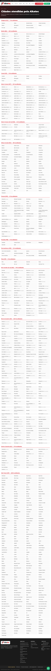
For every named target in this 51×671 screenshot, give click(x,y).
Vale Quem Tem (41, 264)
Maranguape (16, 78)
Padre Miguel (6, 393)
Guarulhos (28, 525)
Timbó (27, 467)
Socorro (3, 615)
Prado (27, 58)
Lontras (27, 460)
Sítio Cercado (42, 231)
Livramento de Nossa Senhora (19, 54)
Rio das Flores (4, 417)
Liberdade (40, 554)
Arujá (27, 484)
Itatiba (27, 538)
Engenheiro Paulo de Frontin (31, 354)
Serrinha (40, 63)
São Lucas (3, 608)
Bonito (27, 124)
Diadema (27, 516)
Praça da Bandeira (30, 404)
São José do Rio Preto (18, 606)
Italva (15, 368)
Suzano (40, 615)
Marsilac (40, 558)
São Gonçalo (16, 428)
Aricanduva (3, 484)
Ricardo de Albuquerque (7, 414)
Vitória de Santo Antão (42, 255)
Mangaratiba (28, 381)
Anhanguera (41, 480)
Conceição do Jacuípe (5, 42)
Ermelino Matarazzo (29, 518)
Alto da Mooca (28, 478)
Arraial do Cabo (41, 326)
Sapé (15, 244)
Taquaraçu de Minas (5, 188)
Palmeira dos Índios (29, 25)
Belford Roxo (16, 331)
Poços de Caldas (17, 179)
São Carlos (16, 603)
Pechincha (43, 395)
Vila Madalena (28, 628)
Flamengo (30, 356)
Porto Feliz (16, 585)
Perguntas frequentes (34, 647)
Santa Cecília (4, 597)
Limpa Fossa (22, 656)
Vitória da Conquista (42, 67)
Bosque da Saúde (6, 89)
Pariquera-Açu (28, 572)
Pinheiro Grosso (29, 177)
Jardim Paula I (30, 98)
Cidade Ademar (29, 509)
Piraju (27, 581)
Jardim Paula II (42, 98)
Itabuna (40, 47)
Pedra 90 (17, 109)
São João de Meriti (17, 430)
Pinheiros (43, 133)
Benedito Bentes (29, 23)
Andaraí (5, 323)
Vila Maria (40, 628)
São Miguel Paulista (42, 608)
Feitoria (42, 281)
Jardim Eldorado (43, 93)
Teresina (27, 264)
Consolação (28, 511)
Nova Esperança (4, 223)
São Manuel (16, 608)
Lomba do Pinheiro (44, 292)
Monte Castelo (7, 133)
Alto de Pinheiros (41, 478)
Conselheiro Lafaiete (5, 154)
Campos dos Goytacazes (43, 338)
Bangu (5, 328)
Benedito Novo (4, 451)
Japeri (40, 371)
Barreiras (27, 36)
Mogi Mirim (40, 563)
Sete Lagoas (28, 183)
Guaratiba (18, 362)
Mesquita (15, 386)
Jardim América (7, 373)
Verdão (41, 116)
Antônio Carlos (16, 145)
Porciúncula (4, 403)
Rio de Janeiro (28, 417)
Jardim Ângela (41, 545)
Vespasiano (4, 192)
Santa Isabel (5, 113)
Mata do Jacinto (44, 130)
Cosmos (30, 349)
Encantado (6, 354)
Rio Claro (27, 413)
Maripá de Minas (41, 168)
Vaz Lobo (6, 439)
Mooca (40, 565)
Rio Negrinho (41, 462)
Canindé (3, 76)
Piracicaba (16, 581)
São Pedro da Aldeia (29, 430)
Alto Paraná (28, 199)
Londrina (27, 219)
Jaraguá (15, 545)
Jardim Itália (5, 98)
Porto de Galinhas (5, 255)
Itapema (40, 458)
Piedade (5, 401)
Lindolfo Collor (4, 292)
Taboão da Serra (4, 617)
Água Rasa (40, 475)
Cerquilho (15, 509)
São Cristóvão (31, 426)
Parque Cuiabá (30, 107)
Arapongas (3, 201)
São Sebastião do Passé (43, 65)
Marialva (27, 221)
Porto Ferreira (28, 585)
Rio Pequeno (28, 592)
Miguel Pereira (28, 386)
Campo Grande (41, 124)
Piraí (39, 401)
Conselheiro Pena (17, 154)
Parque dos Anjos (44, 300)
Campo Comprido (18, 205)
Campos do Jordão (42, 502)
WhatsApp (48, 3)
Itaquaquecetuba (41, 536)
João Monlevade (17, 165)
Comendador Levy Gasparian (7, 347)
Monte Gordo (42, 54)
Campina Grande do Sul (6, 205)
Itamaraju (3, 49)
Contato (32, 3)
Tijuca (42, 432)
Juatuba (27, 165)
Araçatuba (16, 482)
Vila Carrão (3, 626)
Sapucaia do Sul (16, 310)
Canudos (29, 274)
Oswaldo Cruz (43, 391)
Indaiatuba (40, 529)
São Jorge (42, 310)
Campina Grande (17, 242)
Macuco (40, 377)
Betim (27, 147)
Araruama (3, 326)
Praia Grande (41, 585)
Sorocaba (15, 615)
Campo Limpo (28, 502)
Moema (3, 563)
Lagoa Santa (4, 168)
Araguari (27, 145)
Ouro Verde (17, 107)
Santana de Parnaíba (17, 599)
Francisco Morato (29, 520)
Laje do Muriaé (4, 375)
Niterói (29, 297)
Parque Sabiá (42, 107)
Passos (27, 174)
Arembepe (5, 36)
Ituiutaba (40, 163)
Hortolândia (4, 527)
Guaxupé (27, 156)
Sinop (40, 113)
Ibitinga (15, 527)
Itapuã (29, 49)
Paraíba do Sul (4, 395)
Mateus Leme (4, 170)
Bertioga (15, 491)
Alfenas (3, 145)
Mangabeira (41, 242)
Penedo (40, 25)
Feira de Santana (17, 45)
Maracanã (6, 383)
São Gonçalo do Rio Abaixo (6, 186)
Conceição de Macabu (18, 347)
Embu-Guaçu (16, 518)
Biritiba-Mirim (41, 491)
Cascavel (40, 208)
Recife (15, 255)
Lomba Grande (31, 292)
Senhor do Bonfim (29, 63)
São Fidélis (40, 426)
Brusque (3, 453)
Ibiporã (40, 213)
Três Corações (28, 188)
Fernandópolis (41, 518)
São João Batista (4, 467)
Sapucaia (27, 421)
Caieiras (3, 500)
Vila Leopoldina (16, 628)
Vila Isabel (43, 439)
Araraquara (28, 482)
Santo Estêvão (16, 63)
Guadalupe (43, 359)
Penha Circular (31, 398)
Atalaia (15, 23)
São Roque (16, 610)
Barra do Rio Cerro (43, 449)
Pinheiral (27, 401)
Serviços (16, 3)
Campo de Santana (18, 208)
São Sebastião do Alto (42, 430)
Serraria (15, 27)
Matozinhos (16, 170)
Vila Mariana (4, 630)
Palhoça (40, 460)
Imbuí (16, 47)
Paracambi (16, 393)
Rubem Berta (30, 308)
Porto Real (16, 403)
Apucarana (40, 199)
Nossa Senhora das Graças (43, 298)
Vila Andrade (41, 624)
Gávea (29, 362)
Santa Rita (3, 244)
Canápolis (3, 152)
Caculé (27, 38)
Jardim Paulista (5, 100)
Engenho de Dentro (6, 357)
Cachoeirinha (16, 272)
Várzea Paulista (29, 624)
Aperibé (40, 323)
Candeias (40, 40)
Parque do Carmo (42, 572)
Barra (16, 36)
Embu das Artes (4, 518)
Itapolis (27, 536)
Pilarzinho (17, 226)
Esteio (40, 279)
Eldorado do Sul (29, 279)
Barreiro (3, 147)
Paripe (16, 56)
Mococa (40, 561)
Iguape (3, 529)
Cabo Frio (15, 336)
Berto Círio (5, 272)
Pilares (17, 401)
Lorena (40, 556)
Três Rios (28, 435)
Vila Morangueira (6, 236)
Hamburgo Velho (43, 286)
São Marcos (16, 313)
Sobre (27, 3)
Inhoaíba (5, 366)
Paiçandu (27, 223)
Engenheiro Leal (19, 354)
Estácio (17, 356)
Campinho (18, 338)
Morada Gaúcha (6, 297)
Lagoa (42, 373)
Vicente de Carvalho (18, 440)
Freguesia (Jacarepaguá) (44, 357)
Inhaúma (42, 364)
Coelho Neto (30, 345)
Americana (3, 480)
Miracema (40, 386)
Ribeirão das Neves (42, 179)
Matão (3, 561)
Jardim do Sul (30, 290)
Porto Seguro (16, 58)
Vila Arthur (5, 118)
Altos (2, 261)
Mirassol (27, 561)
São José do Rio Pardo (6, 606)
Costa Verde (17, 91)
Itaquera (3, 538)
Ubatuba (41, 467)
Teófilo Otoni (16, 188)
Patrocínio (3, 177)
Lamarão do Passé (43, 51)
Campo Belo (41, 150)
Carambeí (28, 208)
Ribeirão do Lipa (6, 111)
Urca (5, 437)
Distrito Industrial (7, 279)
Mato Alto (17, 295)
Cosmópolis (41, 511)
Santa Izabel (17, 113)
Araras (40, 482)
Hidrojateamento (23, 662)
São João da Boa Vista (42, 603)
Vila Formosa (28, 626)
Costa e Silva (30, 453)
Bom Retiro (16, 493)
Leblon (42, 375)
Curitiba (3, 213)
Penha (17, 398)
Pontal (28, 462)
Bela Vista (30, 270)
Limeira (15, 556)
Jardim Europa (4, 547)
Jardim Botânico (19, 373)
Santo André (4, 601)
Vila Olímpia (41, 630)
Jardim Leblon (17, 98)
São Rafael (30, 313)
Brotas (41, 36)
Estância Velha (4, 281)
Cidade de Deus (19, 345)
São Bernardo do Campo (43, 601)
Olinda (27, 253)
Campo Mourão (4, 208)
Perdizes (40, 576)
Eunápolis (40, 42)
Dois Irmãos (16, 279)
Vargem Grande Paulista (18, 624)
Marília (27, 558)
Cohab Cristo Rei (30, 89)
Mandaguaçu (4, 221)
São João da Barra (5, 430)
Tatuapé (27, 617)
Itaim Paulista (4, 534)
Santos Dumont (4, 183)
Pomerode (16, 462)
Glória (17, 359)
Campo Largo (28, 205)
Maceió (3, 25)
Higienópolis (43, 362)
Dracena (40, 516)
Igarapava (40, 527)
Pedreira (40, 574)
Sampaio (18, 419)
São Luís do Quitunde (30, 27)
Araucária (15, 201)
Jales (39, 543)
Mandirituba (16, 221)
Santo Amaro (28, 60)
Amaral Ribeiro (18, 270)
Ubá (14, 190)
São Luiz (15, 264)
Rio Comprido (43, 413)
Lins (27, 556)
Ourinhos (27, 570)
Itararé (15, 538)
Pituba (4, 58)
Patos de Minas (41, 174)
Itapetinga (15, 49)
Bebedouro (28, 489)
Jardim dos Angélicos (31, 131)
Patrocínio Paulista (5, 574)
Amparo (15, 480)
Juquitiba (27, 552)
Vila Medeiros (28, 630)
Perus (15, 579)
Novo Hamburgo (29, 300)
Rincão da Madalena (43, 306)
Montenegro (41, 295)
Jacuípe (4, 51)
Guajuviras (18, 286)
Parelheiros (4, 572)
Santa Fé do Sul (29, 597)
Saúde (15, 612)
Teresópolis (43, 313)
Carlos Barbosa (4, 277)
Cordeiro (40, 347)
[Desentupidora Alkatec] (6, 3)
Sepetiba (18, 423)
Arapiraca (3, 23)
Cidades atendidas (34, 644)
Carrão (27, 507)
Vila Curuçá (16, 626)
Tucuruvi (3, 621)
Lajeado (40, 290)
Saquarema (40, 421)
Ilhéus (3, 47)
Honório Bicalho (4, 159)
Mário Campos (28, 170)
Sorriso (3, 116)
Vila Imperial (30, 315)
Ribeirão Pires (28, 590)
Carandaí (15, 152)
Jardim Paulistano (42, 547)
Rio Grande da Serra (17, 592)
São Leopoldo (4, 313)
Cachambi (30, 336)
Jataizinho (15, 219)
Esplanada (28, 261)
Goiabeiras (29, 93)
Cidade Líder (4, 511)
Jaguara (3, 543)
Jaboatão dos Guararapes (18, 253)
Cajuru (28, 203)
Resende (27, 410)
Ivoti (27, 288)
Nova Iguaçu (16, 391)
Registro (3, 590)
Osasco (15, 570)
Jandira (3, 545)
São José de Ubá (29, 428)
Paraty (40, 393)
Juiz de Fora (41, 165)
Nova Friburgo (4, 391)
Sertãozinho (41, 612)
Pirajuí (40, 581)
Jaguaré (15, 543)
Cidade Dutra (41, 509)
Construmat (5, 91)
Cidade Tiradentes (17, 511)
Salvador (15, 60)
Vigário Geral (30, 439)
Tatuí (39, 617)
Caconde (40, 498)
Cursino (3, 516)
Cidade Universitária (42, 23)
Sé (26, 612)
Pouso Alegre (4, 179)
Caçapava (15, 498)
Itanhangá (30, 368)
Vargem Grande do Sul (5, 624)
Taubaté (3, 619)
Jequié (15, 51)
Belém (3, 491)
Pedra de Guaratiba (6, 399)
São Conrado (18, 426)
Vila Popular (6, 139)
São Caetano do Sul (5, 603)
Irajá (29, 366)
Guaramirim (4, 458)
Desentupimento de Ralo (24, 644)
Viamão (15, 315)
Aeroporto (5, 199)
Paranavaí (40, 223)
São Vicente (41, 610)
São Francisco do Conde (30, 65)
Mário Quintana (18, 297)
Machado (27, 168)
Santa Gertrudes (41, 597)
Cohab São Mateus (43, 89)
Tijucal (28, 116)
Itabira (15, 161)
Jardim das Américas (31, 102)
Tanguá (3, 432)
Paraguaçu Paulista (42, 570)
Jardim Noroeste (7, 130)
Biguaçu (15, 451)
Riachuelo (43, 410)
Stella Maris (17, 65)
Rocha (42, 417)
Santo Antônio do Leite (42, 181)
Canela (3, 274)
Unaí (27, 190)
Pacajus (27, 78)
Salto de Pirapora (17, 594)
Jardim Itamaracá (43, 128)
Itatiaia (15, 371)
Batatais (3, 489)
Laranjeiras (30, 375)
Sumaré (27, 615)
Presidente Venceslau (17, 588)
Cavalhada (18, 277)
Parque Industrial (6, 226)
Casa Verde (41, 507)
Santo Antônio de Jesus (6, 63)
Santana (27, 599)
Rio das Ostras (16, 417)
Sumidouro (3, 426)
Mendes (3, 386)
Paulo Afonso (28, 56)
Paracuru (40, 78)
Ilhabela (27, 529)
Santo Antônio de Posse (18, 601)
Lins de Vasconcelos (18, 378)
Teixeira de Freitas (17, 67)
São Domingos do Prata (43, 183)
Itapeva (40, 534)
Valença (27, 67)
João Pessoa (28, 242)
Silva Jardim (41, 423)
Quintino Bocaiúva (18, 408)
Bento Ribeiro (43, 331)
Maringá (40, 221)
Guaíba (27, 286)
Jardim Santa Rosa (43, 100)
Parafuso (5, 56)
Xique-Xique (4, 69)
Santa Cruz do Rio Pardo (18, 597)
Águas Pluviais (22, 660)
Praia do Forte (43, 58)
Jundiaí (15, 552)
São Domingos (28, 603)
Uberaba (40, 188)
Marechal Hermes (18, 384)
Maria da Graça (31, 383)
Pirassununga (16, 583)
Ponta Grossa (16, 228)
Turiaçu (42, 435)
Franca (15, 520)
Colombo (27, 210)
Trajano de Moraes (17, 435)
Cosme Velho (18, 349)
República (15, 590)
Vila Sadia (29, 118)
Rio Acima (3, 181)
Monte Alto (16, 565)
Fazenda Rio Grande (29, 213)
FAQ (29, 3)
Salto (27, 594)
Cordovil (5, 349)
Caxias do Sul (28, 277)
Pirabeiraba (5, 462)
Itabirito (40, 161)
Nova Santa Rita (16, 300)
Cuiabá (40, 91)
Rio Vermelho (5, 60)
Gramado (40, 283)
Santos (27, 601)
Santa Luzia (28, 181)
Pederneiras (28, 574)
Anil (29, 323)
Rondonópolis (16, 111)
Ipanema (18, 366)
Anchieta (42, 321)
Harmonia (3, 288)
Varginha (40, 190)
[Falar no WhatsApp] (48, 668)
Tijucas (15, 467)
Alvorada (3, 270)
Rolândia (40, 228)
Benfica (30, 331)
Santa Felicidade (6, 231)
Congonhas (41, 152)
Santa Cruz (29, 111)
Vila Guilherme (41, 626)
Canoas (15, 274)
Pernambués (42, 56)
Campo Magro (41, 205)
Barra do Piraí (4, 331)
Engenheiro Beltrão (17, 213)
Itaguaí (3, 368)
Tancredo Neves (6, 67)
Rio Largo (3, 27)
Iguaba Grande (28, 364)
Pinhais (27, 226)
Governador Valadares (18, 156)
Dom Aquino (5, 93)
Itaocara (40, 368)
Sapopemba (4, 612)
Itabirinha (27, 161)
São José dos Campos (30, 606)
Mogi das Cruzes (17, 563)
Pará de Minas (16, 174)
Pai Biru (16, 223)
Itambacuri (16, 163)
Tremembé (28, 619)
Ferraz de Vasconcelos (6, 520)
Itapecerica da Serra (29, 534)
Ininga (40, 261)
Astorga (27, 201)
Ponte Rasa (4, 585)
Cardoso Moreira (29, 340)
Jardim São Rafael (6, 219)
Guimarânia (40, 156)
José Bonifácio (4, 552)
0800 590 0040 (40, 3)
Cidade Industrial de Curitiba (19, 211)
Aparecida (3, 482)
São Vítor (40, 186)
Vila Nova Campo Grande (43, 137)
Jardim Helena (16, 547)
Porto (41, 109)
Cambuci (3, 338)
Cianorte (3, 210)
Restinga (29, 305)
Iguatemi (15, 529)
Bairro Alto (5, 203)
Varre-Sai (27, 437)
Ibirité (15, 159)
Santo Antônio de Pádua (6, 421)
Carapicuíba (16, 507)
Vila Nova (5, 469)
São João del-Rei (17, 186)
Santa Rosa (29, 113)
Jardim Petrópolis (18, 100)
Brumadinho (16, 150)
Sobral (15, 80)
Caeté (27, 150)
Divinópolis (40, 154)
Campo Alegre (16, 453)
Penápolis (15, 576)
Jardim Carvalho (6, 290)
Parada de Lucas (31, 393)
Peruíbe (3, 579)
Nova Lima (18, 133)
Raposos (27, 179)
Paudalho (40, 253)
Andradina (28, 480)
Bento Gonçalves (42, 270)
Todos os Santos (7, 435)
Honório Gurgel (7, 364)
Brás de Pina (6, 336)
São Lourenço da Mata (30, 255)
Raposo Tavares (41, 588)
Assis (39, 484)
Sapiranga (3, 310)
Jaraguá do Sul (4, 460)
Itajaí (27, 458)
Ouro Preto (40, 172)
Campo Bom (41, 272)
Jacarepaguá (30, 371)
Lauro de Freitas (4, 54)
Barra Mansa (16, 328)
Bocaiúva (40, 147)
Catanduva (3, 509)
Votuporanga (4, 635)
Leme (5, 377)
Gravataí (3, 286)
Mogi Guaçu (28, 563)
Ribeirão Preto (41, 590)
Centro (16, 89)
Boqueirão (17, 203)
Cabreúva (3, 498)
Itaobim (27, 163)
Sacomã (40, 592)
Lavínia (15, 554)
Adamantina (16, 475)
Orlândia (3, 570)
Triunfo (3, 315)
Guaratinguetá (4, 525)
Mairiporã (3, 558)
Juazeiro (27, 51)
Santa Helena (42, 111)
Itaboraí (40, 366)
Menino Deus (30, 295)
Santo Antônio (42, 60)
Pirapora (40, 177)
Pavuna (29, 395)
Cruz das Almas (16, 42)
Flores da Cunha (4, 283)
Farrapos (17, 281)
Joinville (15, 460)
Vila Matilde (16, 630)
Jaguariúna (28, 543)
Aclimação (3, 475)
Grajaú (29, 359)
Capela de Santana (42, 274)
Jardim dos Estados (43, 102)
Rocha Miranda (6, 419)
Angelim (15, 261)
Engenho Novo (43, 354)
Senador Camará (7, 423)
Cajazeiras (5, 40)
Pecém (3, 80)
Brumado (3, 38)
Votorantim (40, 633)
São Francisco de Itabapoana (7, 428)
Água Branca (28, 475)
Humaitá (17, 364)
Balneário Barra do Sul (17, 449)
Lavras (15, 168)
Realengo (6, 410)
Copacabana (30, 347)
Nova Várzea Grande (6, 107)
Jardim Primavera (30, 100)
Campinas (40, 500)
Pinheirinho (42, 226)
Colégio (42, 345)
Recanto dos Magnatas (30, 229)
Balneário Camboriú (29, 449)
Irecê (27, 47)
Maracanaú (3, 78)
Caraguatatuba (4, 507)
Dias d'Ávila (28, 42)
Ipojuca (3, 253)
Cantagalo (3, 340)
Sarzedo (15, 183)
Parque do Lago (6, 109)
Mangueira (43, 381)
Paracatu (3, 174)
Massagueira (16, 25)
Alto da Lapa (16, 478)
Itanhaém (15, 534)
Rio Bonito (16, 413)
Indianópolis (41, 159)
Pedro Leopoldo (17, 177)
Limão (3, 556)
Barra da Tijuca (31, 328)
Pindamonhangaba (42, 579)
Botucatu (27, 493)
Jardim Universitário (6, 102)
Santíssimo (18, 421)
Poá (39, 583)
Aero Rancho (6, 124)
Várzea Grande (41, 118)
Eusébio (27, 76)
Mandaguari (41, 219)
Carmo (40, 340)
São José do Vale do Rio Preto (44, 428)
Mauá (15, 561)
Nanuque (40, 170)
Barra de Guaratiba (43, 329)
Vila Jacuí (3, 628)
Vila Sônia (15, 633)
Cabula (16, 38)
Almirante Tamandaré (17, 199)
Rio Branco (6, 308)
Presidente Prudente (5, 588)
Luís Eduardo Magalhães (30, 54)
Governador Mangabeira (30, 45)
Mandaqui (15, 558)
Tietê (15, 619)
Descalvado (16, 516)
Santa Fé (42, 308)
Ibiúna (27, 527)
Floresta (41, 453)
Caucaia (15, 76)
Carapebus (16, 340)
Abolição (5, 321)
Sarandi (15, 231)
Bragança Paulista (42, 493)
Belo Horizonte (16, 147)
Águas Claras (18, 69)
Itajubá (3, 163)
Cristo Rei (29, 91)
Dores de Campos (5, 156)
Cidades (20, 3)
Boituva (3, 493)
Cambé (40, 203)
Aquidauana (16, 124)
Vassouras (40, 437)
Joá (29, 373)
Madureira (6, 381)
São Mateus (17, 116)
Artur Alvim (16, 484)
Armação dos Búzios (29, 326)
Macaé (27, 377)
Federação (5, 45)
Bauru (15, 489)
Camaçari (15, 40)
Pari (14, 572)
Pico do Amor (30, 109)
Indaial (15, 458)
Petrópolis (40, 398)
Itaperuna (3, 371)
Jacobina (40, 49)
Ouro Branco (28, 172)
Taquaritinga (16, 617)
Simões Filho (4, 65)
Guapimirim (4, 362)
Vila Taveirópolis (19, 139)
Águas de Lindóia (5, 478)
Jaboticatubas (4, 165)
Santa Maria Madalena (42, 419)
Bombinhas (40, 451)
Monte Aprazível (29, 565)
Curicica (42, 349)
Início (12, 3)
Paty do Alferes (16, 395)
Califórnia (30, 272)
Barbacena (40, 145)
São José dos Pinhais (30, 231)
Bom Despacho (4, 150)
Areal (15, 326)
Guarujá (15, 525)
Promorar (3, 264)
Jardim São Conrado (18, 131)
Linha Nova (16, 292)
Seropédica (28, 423)
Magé (15, 381)
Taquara (17, 432)
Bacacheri (42, 201)
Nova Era (3, 172)
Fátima (17, 283)
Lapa (17, 375)
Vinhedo (27, 633)
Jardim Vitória (17, 102)
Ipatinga (3, 161)
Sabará (15, 181)
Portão (3, 305)
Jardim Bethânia (43, 288)
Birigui (27, 491)
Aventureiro (5, 449)
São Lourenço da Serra (42, 606)
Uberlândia (3, 190)
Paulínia (15, 574)
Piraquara (3, 228)
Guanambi (40, 45)
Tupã (15, 621)
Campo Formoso (29, 40)
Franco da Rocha (41, 520)
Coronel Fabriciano (29, 154)
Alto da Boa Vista (31, 321)
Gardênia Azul (6, 359)
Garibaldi (27, 283)
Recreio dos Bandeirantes (19, 411)
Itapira (15, 536)
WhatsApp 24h (45, 644)
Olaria (29, 133)
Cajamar (15, 500)
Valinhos (40, 621)
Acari (17, 321)
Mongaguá (3, 565)
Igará (17, 288)
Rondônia (17, 308)
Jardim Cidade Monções (43, 217)
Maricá (40, 383)
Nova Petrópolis (4, 300)
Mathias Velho (6, 295)
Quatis (40, 403)
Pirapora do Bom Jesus (6, 583)
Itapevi (3, 536)
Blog (24, 3)
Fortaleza (40, 76)
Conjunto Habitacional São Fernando (43, 211)
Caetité (40, 38)
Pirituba (27, 583)
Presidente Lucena (17, 305)
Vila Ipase (17, 118)
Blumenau (28, 451)
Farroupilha (28, 281)
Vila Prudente (4, 633)
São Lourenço (28, 186)
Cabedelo (3, 242)
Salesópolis (4, 594)
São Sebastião (28, 610)
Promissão (28, 588)
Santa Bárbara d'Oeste (42, 594)
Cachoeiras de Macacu (42, 336)
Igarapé (27, 159)
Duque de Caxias (18, 93)
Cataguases (28, 152)
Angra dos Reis (16, 323)
